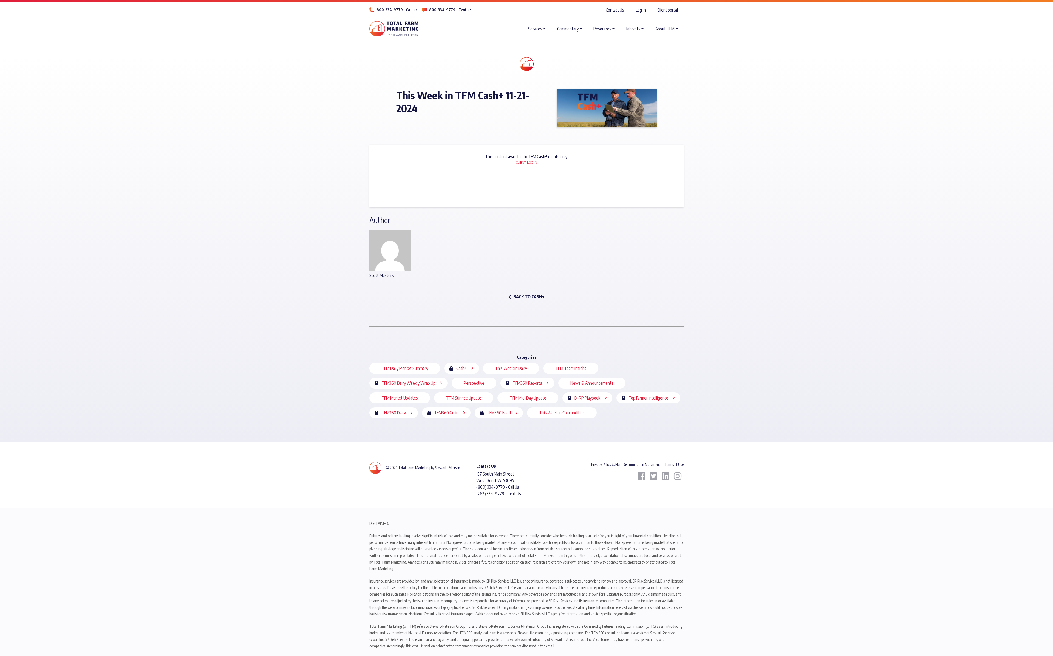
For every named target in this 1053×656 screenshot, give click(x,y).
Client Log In (526, 162)
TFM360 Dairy (393, 412)
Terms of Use (674, 464)
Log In (641, 10)
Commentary (568, 29)
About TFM (665, 29)
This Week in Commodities (562, 412)
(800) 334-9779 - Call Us (497, 487)
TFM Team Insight (570, 368)
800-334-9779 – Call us (397, 9)
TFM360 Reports (527, 383)
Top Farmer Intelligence (648, 398)
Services (535, 29)
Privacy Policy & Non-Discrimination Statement (625, 464)
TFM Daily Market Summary (404, 368)
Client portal (667, 10)
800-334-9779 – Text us (450, 9)
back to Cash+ (529, 296)
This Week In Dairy (511, 368)
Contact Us (615, 10)
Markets (633, 29)
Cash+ (461, 368)
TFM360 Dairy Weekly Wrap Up (408, 383)
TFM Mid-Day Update (527, 398)
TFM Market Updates (399, 398)
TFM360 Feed (499, 412)
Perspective (474, 383)
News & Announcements (591, 383)
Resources (602, 29)
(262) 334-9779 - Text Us (498, 493)
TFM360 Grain (446, 412)
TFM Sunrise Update (463, 398)
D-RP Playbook (587, 398)
